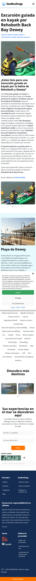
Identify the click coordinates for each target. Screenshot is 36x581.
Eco (3, 335)
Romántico (23, 346)
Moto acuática (28, 335)
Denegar (18, 298)
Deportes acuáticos (23, 37)
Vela (31, 346)
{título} (13, 307)
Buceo (32, 327)
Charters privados (10, 346)
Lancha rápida (23, 349)
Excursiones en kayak (8, 37)
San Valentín (7, 357)
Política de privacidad (22, 541)
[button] (33, 274)
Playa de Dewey (6, 35)
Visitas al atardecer (12, 353)
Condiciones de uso (23, 547)
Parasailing (23, 342)
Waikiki (6, 385)
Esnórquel (11, 349)
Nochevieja (12, 342)
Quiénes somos (23, 482)
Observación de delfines (11, 331)
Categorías (6, 490)
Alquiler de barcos (27, 313)
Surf (29, 353)
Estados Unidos (18, 35)
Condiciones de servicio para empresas (23, 554)
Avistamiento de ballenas (24, 357)
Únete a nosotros (24, 486)
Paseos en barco (26, 320)
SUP (23, 353)
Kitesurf (27, 338)
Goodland (24, 385)
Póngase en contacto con (22, 491)
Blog (3, 494)
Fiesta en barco (14, 317)
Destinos (5, 486)
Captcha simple (6, 453)
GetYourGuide (19, 177)
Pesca (18, 335)
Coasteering (18, 324)
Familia (10, 335)
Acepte (18, 292)
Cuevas (25, 317)
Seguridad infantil (10, 320)
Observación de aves (10, 313)
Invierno (18, 360)
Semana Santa (28, 331)
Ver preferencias (18, 303)
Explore (5, 482)
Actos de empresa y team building (14, 327)
